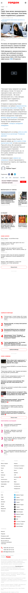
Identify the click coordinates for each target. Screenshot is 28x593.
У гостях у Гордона (18, 468)
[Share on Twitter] (12, 174)
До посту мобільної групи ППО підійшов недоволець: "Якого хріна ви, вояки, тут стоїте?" (13, 249)
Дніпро (2, 506)
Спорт (2, 472)
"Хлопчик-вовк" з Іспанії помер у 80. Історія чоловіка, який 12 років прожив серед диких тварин (15, 318)
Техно (2, 477)
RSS (17, 519)
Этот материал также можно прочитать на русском (13, 20)
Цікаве (2, 486)
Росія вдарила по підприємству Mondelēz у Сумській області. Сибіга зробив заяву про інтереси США (12, 407)
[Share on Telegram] (15, 174)
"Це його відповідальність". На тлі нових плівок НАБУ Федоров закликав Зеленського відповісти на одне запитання (15, 344)
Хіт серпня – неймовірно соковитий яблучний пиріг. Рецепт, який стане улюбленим (13, 431)
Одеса (2, 499)
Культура (3, 474)
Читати (23, 181)
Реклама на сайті (5, 536)
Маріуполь (3, 508)
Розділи (16, 460)
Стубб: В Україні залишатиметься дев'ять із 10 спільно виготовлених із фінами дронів (13, 376)
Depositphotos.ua (19, 566)
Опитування (17, 484)
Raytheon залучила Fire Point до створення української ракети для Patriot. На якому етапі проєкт (13, 413)
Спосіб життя (4, 479)
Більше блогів (14, 267)
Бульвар (4, 213)
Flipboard (18, 516)
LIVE (15, 474)
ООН (10, 177)
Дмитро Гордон (20, 495)
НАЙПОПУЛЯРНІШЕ (7, 312)
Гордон (2, 6)
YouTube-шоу (17, 486)
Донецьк (3, 501)
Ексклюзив (16, 477)
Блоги (15, 470)
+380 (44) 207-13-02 (8, 549)
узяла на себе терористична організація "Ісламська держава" (14, 134)
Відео (15, 481)
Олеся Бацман (19, 511)
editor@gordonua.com (8, 551)
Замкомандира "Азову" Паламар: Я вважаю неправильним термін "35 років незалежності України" (14, 336)
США (3, 177)
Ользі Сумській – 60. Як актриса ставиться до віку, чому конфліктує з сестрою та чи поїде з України (15, 439)
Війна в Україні (4, 463)
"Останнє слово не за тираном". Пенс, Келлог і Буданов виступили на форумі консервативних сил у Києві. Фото (17, 393)
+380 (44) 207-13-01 (8, 547)
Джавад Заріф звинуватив (9, 117)
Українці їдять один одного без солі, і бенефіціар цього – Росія (13, 243)
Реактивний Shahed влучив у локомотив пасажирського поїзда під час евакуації (14, 330)
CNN (11, 59)
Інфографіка (4, 484)
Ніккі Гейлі (22, 177)
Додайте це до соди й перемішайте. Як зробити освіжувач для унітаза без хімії (14, 445)
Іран (6, 177)
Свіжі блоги (5, 236)
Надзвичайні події (5, 481)
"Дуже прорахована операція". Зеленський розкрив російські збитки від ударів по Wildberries (12, 401)
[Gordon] (13, 3)
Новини (2, 460)
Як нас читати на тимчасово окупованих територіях (6, 542)
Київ (2, 494)
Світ (7, 6)
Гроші (2, 468)
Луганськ (3, 510)
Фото (15, 479)
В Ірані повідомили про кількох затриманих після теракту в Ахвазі (7, 202)
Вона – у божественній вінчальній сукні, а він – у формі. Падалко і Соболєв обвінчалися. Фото (8, 226)
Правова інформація (5, 538)
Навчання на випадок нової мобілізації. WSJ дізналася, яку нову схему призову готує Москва (12, 382)
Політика (3, 465)
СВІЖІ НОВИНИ (5, 356)
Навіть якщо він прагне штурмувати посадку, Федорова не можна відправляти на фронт (13, 256)
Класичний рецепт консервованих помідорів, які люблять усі (12, 425)
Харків (2, 504)
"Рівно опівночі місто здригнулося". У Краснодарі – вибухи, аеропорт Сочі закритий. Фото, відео (16, 361)
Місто (2, 492)
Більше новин (14, 417)
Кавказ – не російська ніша (10, 238)
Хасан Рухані (15, 177)
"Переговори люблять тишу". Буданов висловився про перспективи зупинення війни (14, 372)
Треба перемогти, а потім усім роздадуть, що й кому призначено (11, 262)
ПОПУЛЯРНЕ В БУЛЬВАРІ (8, 421)
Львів (2, 497)
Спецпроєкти (17, 488)
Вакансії (3, 531)
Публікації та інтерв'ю (19, 465)
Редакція (3, 533)
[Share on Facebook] (9, 174)
